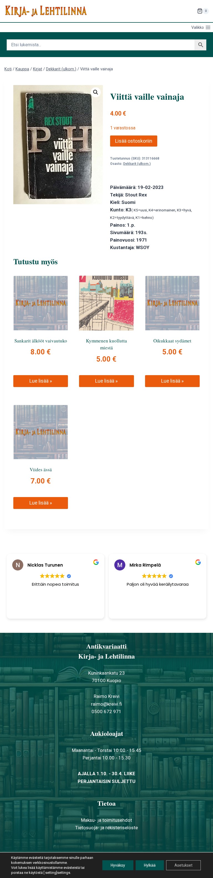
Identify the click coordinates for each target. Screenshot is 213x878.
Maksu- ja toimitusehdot (106, 820)
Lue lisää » (40, 381)
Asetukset (183, 865)
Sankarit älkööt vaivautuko (40, 340)
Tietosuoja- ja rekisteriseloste (106, 827)
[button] (96, 92)
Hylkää (150, 865)
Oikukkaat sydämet (172, 340)
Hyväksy (118, 865)
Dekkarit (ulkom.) (137, 164)
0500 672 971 (106, 711)
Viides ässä (41, 469)
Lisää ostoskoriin (133, 141)
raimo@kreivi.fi (106, 704)
